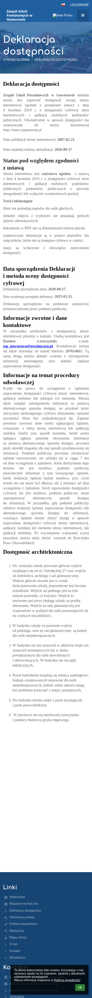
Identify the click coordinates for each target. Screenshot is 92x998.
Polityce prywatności (67, 980)
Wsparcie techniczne (23, 903)
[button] (63, 5)
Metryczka (16, 930)
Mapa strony (17, 937)
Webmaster (17, 897)
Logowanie (79, 5)
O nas (13, 944)
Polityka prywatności (23, 924)
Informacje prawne (21, 917)
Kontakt (14, 951)
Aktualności (17, 957)
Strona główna (16, 59)
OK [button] (80, 987)
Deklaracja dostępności (56, 59)
